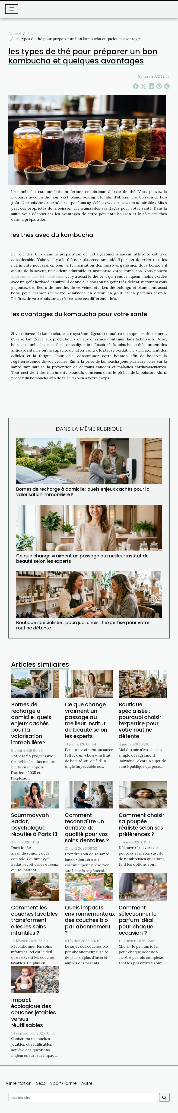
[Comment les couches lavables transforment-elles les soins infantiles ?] (35, 886)
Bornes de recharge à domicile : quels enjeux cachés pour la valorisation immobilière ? (82, 492)
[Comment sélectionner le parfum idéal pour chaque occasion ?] (143, 886)
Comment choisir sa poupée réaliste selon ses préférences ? (141, 824)
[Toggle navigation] (11, 9)
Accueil (14, 33)
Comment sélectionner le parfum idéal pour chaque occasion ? (137, 920)
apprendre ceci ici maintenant (38, 276)
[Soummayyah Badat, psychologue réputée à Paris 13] (35, 794)
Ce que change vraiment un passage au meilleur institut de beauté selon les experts (82, 558)
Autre (32, 33)
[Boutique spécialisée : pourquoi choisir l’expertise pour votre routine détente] (89, 594)
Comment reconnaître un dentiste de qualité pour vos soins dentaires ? (87, 827)
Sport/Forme (63, 1083)
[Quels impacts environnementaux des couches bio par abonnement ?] (89, 886)
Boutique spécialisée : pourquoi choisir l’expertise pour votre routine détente (82, 625)
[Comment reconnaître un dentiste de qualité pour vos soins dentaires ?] (89, 794)
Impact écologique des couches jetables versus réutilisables (33, 1012)
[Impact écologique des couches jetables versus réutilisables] (35, 979)
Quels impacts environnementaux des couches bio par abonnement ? (90, 920)
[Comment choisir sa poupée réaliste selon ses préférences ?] (143, 794)
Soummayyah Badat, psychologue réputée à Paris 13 (34, 824)
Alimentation (19, 1083)
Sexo (41, 1083)
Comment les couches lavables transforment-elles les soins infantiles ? (34, 920)
